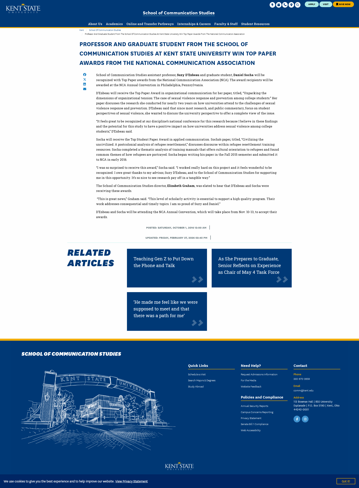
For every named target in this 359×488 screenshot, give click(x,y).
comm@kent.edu (304, 390)
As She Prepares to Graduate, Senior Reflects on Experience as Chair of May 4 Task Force (249, 265)
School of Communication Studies (179, 12)
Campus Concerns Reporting (257, 412)
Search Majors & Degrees (201, 380)
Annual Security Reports (254, 406)
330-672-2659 (302, 379)
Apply (311, 4)
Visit (326, 4)
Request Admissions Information (259, 374)
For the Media (248, 380)
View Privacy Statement (131, 481)
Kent (81, 30)
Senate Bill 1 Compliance (254, 424)
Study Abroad (196, 386)
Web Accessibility (251, 430)
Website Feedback (251, 386)
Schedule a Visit (197, 374)
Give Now (344, 4)
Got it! (346, 481)
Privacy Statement (251, 418)
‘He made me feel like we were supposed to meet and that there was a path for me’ (166, 308)
